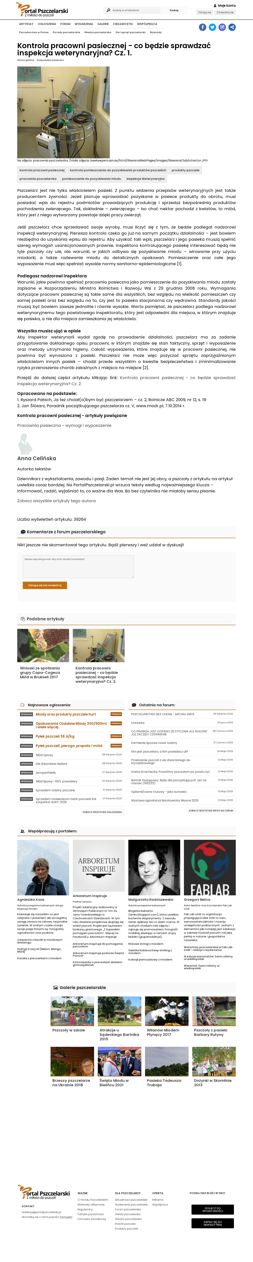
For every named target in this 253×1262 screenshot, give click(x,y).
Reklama (157, 1200)
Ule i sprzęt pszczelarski (131, 32)
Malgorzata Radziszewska (150, 899)
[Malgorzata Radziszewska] (154, 867)
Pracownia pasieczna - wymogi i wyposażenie (64, 425)
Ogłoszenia (47, 24)
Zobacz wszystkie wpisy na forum (211, 810)
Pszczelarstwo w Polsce (34, 32)
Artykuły (26, 24)
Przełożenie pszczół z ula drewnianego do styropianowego (182, 761)
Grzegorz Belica (197, 899)
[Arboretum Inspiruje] (99, 866)
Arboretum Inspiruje (90, 895)
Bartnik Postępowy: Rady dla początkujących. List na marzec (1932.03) (182, 781)
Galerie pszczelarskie (82, 987)
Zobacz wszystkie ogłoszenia (102, 812)
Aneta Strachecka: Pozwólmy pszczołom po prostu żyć (182, 772)
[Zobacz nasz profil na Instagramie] (222, 27)
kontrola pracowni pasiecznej (42, 170)
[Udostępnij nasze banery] (232, 27)
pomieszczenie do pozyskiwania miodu (91, 179)
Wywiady (156, 32)
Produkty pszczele (126, 1229)
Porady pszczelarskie (66, 32)
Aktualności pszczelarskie (131, 1200)
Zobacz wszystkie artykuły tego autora (56, 501)
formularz (66, 1217)
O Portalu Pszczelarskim (93, 1200)
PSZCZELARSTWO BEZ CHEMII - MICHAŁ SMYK (182, 714)
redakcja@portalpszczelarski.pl (41, 1212)
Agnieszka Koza (30, 899)
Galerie (103, 24)
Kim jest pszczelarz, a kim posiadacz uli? (182, 751)
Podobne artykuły (45, 619)
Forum (65, 24)
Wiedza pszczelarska (97, 32)
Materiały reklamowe (91, 1204)
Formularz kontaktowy (92, 1219)
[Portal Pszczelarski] (58, 9)
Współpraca (147, 24)
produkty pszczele (185, 170)
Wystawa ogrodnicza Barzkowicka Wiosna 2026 (182, 800)
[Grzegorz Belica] (210, 867)
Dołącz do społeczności (212, 1209)
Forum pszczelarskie (128, 1209)
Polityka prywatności (91, 1214)
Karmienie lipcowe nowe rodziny (182, 743)
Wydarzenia (84, 24)
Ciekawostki (123, 24)
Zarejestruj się (225, 12)
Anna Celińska (36, 458)
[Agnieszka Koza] (43, 867)
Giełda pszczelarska (127, 1214)
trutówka (182, 723)
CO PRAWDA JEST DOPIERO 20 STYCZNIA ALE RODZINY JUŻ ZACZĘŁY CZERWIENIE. (182, 732)
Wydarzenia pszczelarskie (131, 1204)
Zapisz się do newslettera (213, 1223)
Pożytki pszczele (125, 1224)
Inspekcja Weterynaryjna (145, 179)
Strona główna (25, 60)
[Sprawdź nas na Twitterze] (212, 27)
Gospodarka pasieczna (50, 60)
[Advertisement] (32, 1038)
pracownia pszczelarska (38, 179)
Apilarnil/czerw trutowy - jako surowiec (182, 792)
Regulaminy (85, 1209)
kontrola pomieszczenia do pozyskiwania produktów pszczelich (118, 170)
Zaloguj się (204, 12)
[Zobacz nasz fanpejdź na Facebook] (202, 27)
